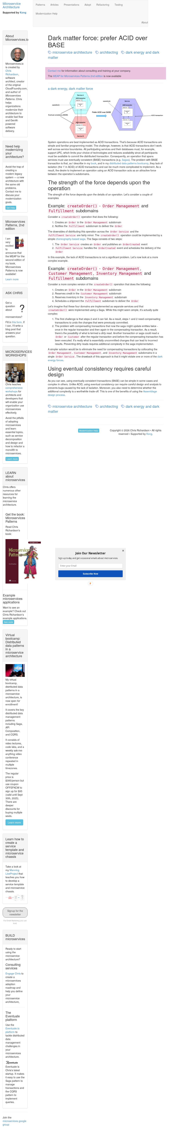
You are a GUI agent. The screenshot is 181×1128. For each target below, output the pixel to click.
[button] (90, 553)
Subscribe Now (90, 573)
